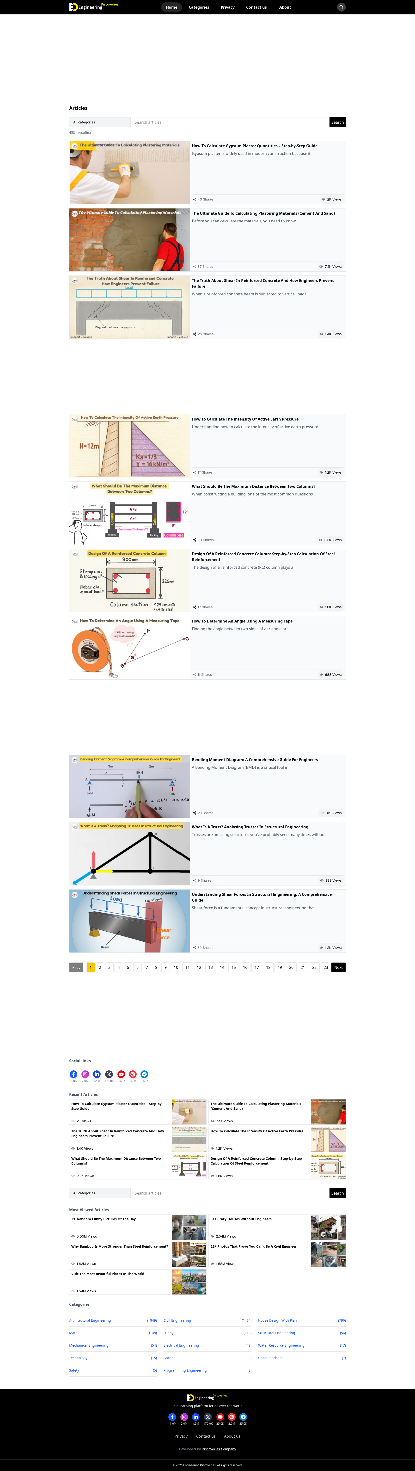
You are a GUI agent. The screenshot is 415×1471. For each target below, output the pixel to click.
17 (257, 967)
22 (314, 967)
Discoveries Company (219, 1449)
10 (176, 967)
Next (338, 967)
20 (291, 967)
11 (187, 967)
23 (326, 967)
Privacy (181, 1436)
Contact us (206, 1436)
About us (232, 1436)
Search (337, 122)
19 (280, 967)
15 (234, 967)
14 (222, 967)
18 (268, 967)
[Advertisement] (207, 64)
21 (303, 967)
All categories (84, 122)
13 (210, 967)
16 (245, 967)
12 (199, 967)
